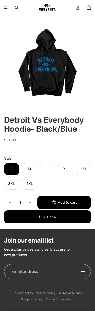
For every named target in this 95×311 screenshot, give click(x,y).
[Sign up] (83, 271)
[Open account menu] (77, 7)
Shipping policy (32, 299)
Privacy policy (23, 293)
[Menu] (6, 7)
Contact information (60, 299)
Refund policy (45, 293)
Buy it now (47, 217)
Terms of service (70, 293)
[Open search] (16, 7)
